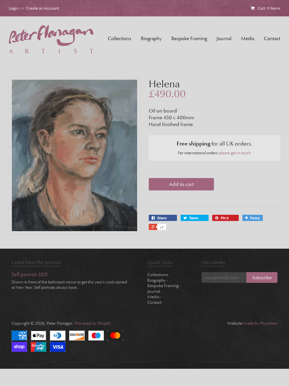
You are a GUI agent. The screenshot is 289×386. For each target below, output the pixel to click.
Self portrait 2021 (30, 274)
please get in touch (235, 153)
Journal (223, 39)
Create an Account (42, 8)
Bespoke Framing (189, 39)
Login (14, 8)
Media (247, 39)
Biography (151, 39)
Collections (119, 39)
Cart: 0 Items (268, 8)
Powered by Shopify (93, 323)
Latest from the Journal (36, 262)
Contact (272, 39)
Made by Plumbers (260, 323)
